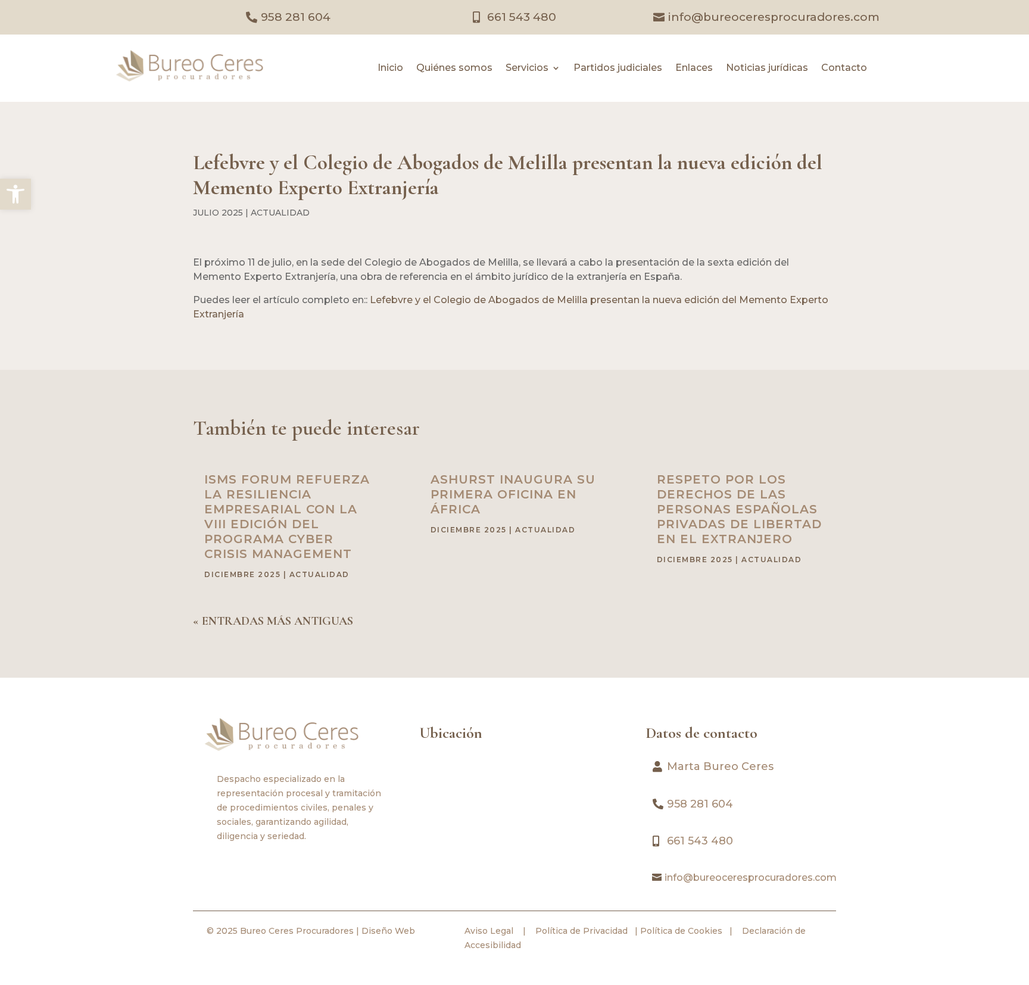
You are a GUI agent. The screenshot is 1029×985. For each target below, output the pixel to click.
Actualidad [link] (280, 212)
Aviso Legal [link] (488, 930)
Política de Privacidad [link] (580, 930)
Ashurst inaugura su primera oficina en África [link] (513, 494)
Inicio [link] (390, 68)
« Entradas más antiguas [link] (273, 621)
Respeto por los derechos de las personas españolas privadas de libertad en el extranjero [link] (739, 509)
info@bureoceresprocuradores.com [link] (774, 17)
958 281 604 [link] (295, 17)
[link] (15, 194)
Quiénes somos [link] (454, 68)
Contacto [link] (844, 68)
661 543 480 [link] (521, 17)
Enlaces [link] (694, 68)
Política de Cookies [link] (680, 930)
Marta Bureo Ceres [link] (720, 766)
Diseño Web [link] (388, 930)
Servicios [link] (527, 68)
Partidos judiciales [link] (617, 68)
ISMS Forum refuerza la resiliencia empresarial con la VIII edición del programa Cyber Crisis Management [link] (287, 516)
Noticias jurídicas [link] (767, 68)
